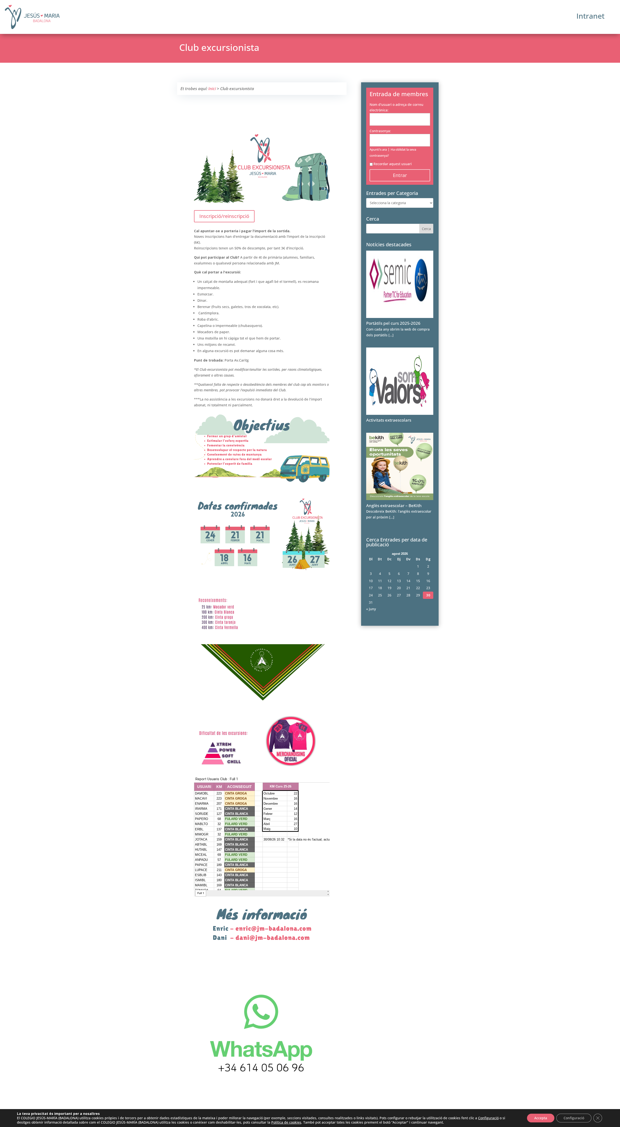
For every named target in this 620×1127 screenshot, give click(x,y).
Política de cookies (286, 1122)
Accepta (540, 1118)
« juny (371, 609)
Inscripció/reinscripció (224, 216)
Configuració (488, 1118)
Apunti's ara (378, 149)
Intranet (590, 16)
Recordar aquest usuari (392, 164)
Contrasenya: (380, 131)
